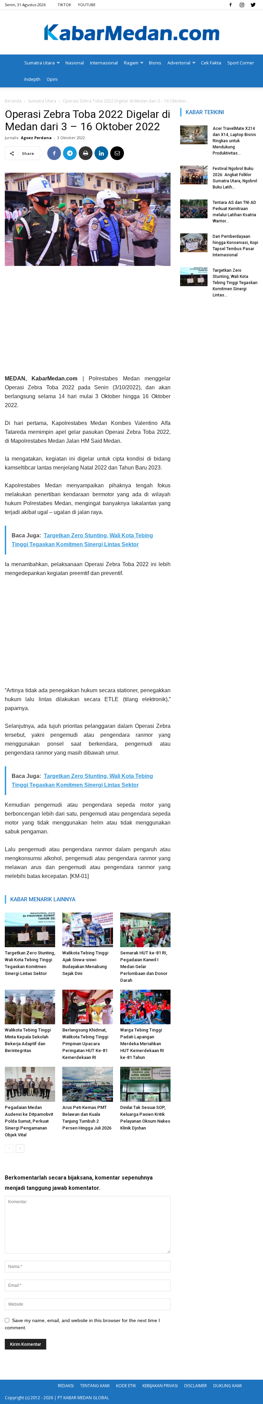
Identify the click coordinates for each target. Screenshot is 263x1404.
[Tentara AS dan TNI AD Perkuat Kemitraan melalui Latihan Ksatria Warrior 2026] (194, 208)
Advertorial (178, 63)
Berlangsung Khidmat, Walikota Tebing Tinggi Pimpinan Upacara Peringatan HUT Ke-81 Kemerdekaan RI (85, 1043)
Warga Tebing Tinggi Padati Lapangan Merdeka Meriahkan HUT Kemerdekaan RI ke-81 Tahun (142, 1043)
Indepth (32, 79)
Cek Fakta (211, 63)
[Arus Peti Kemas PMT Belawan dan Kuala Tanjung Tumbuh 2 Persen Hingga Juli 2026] (87, 1084)
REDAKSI (66, 1386)
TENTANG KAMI (95, 1386)
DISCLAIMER (195, 1386)
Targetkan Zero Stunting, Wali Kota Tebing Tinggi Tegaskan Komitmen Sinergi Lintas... (235, 282)
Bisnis (155, 63)
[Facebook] (230, 5)
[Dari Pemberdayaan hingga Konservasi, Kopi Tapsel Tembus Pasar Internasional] (194, 242)
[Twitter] (253, 5)
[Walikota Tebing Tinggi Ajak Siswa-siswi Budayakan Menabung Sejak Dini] (87, 930)
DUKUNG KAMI (227, 1386)
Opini (52, 79)
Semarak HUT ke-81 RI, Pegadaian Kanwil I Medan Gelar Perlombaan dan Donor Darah (143, 966)
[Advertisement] (88, 323)
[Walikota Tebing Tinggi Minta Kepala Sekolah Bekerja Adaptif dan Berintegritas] (30, 1007)
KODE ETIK (126, 1386)
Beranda (13, 101)
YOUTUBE (87, 4)
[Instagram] (242, 5)
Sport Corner (240, 63)
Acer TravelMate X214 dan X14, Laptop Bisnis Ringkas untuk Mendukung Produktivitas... (234, 141)
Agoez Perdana (36, 137)
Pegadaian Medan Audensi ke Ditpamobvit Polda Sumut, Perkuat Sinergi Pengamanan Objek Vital (29, 1121)
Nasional (74, 63)
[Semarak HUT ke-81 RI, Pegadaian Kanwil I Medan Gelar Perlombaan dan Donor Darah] (145, 930)
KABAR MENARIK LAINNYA (42, 899)
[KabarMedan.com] (131, 33)
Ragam (131, 63)
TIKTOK (64, 4)
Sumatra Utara (39, 63)
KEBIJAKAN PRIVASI (160, 1386)
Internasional (104, 63)
